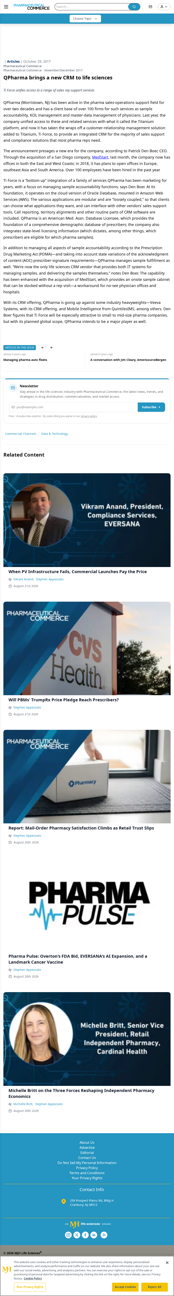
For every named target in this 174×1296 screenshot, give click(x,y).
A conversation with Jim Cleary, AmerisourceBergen (41, 360)
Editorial (87, 1152)
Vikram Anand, (23, 579)
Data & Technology (54, 434)
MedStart (100, 157)
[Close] (167, 1262)
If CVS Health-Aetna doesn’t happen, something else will (128, 362)
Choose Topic (82, 18)
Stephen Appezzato (49, 579)
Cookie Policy (33, 1278)
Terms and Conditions (87, 1173)
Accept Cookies (125, 1287)
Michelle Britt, (23, 1104)
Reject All (154, 1287)
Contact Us (87, 1157)
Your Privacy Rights (87, 1178)
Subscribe (149, 407)
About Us (87, 1142)
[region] (87, 1276)
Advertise (87, 1147)
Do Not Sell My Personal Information (87, 1162)
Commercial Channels (20, 434)
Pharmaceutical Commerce (22, 66)
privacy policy (89, 416)
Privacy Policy (87, 1167)
